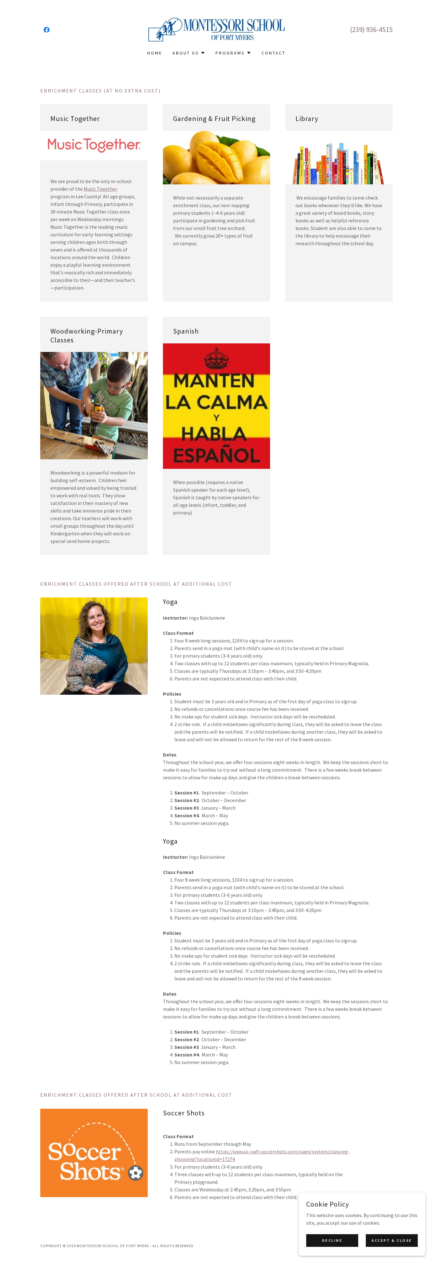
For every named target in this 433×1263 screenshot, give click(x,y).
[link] (46, 29)
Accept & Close (392, 1240)
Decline (332, 1240)
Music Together (100, 189)
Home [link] (154, 53)
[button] (188, 53)
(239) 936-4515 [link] (371, 29)
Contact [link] (274, 53)
